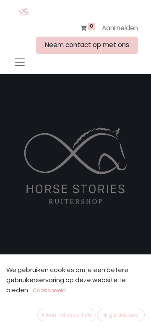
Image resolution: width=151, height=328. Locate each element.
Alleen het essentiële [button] (66, 314)
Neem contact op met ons (87, 44)
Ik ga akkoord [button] (121, 314)
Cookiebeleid (49, 290)
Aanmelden (120, 28)
